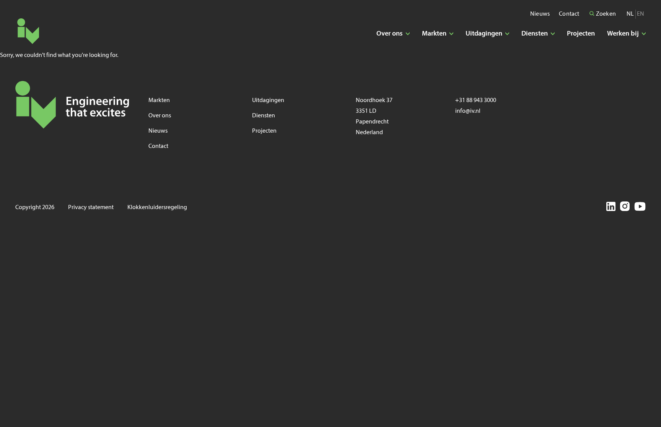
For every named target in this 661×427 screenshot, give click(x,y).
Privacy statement (91, 208)
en (640, 14)
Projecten (581, 33)
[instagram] (625, 207)
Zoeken (605, 14)
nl (630, 14)
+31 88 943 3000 (475, 100)
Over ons (159, 116)
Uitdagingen (268, 100)
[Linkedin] (610, 208)
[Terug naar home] (28, 31)
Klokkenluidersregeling (157, 208)
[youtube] (640, 207)
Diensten (263, 116)
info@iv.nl (467, 111)
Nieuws (540, 14)
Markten (159, 100)
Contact (569, 14)
